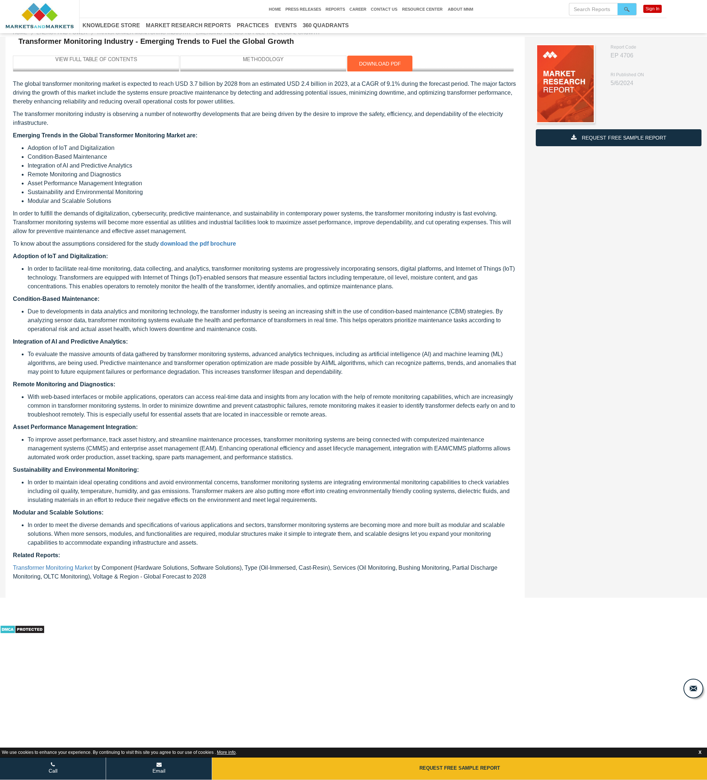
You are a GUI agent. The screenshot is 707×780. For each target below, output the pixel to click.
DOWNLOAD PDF (380, 64)
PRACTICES (253, 25)
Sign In (652, 8)
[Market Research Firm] (40, 15)
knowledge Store (111, 25)
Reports (335, 9)
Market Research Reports (188, 25)
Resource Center (422, 9)
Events (286, 25)
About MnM (460, 9)
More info (226, 752)
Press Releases (303, 9)
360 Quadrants (326, 25)
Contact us (384, 9)
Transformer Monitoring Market (52, 568)
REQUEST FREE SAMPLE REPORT (623, 138)
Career (357, 9)
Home (275, 9)
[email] (693, 688)
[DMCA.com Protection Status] (22, 629)
